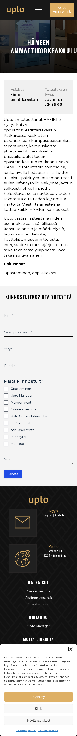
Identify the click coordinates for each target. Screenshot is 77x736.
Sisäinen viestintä (23, 409)
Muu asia (17, 444)
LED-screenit (20, 423)
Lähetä (12, 474)
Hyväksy (38, 697)
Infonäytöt (19, 437)
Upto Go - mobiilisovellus (29, 416)
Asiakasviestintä (22, 430)
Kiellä (38, 708)
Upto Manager (22, 396)
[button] (70, 649)
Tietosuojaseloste (48, 730)
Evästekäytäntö (26, 730)
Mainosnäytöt (21, 402)
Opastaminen (21, 389)
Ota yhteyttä (62, 10)
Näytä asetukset (38, 720)
